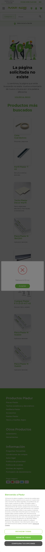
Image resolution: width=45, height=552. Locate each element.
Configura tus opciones (23, 543)
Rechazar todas (23, 531)
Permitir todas (23, 537)
